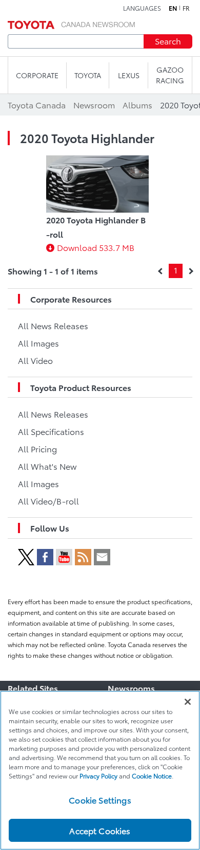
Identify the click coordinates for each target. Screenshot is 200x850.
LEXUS (128, 75)
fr (186, 8)
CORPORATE (37, 75)
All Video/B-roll (48, 501)
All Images (38, 343)
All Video (35, 360)
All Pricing (37, 448)
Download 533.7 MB (95, 247)
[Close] (187, 702)
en (173, 8)
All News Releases (53, 325)
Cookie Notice (152, 775)
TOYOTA (87, 75)
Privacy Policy (98, 775)
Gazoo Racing (170, 74)
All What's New (47, 466)
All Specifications (51, 431)
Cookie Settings (100, 800)
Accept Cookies (99, 830)
